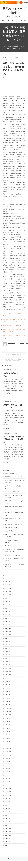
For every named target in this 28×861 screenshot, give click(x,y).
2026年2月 (7, 581)
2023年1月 (7, 705)
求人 (16, 57)
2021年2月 (7, 781)
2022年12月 (8, 708)
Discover (6, 396)
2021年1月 (7, 785)
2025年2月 (7, 621)
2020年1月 (7, 825)
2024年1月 (7, 664)
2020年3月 (7, 818)
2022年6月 (7, 728)
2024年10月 (8, 634)
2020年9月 (7, 798)
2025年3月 (7, 618)
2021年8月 (7, 761)
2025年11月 (8, 591)
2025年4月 (7, 614)
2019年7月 (7, 845)
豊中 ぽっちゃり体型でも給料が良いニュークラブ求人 (14, 535)
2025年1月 (7, 624)
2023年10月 (8, 675)
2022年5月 (7, 731)
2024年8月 (7, 641)
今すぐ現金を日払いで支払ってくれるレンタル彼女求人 (14, 496)
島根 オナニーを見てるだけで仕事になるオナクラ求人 (14, 565)
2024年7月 (7, 644)
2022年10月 (8, 715)
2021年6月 (7, 768)
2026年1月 (7, 584)
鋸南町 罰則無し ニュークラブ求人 (13, 325)
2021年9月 (7, 758)
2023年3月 (7, 698)
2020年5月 (7, 811)
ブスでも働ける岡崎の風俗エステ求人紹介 (14, 508)
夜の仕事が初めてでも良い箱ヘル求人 (14, 524)
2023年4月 (7, 695)
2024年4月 (7, 654)
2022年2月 (7, 741)
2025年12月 (8, 588)
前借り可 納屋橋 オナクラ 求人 (12, 473)
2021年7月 (7, 765)
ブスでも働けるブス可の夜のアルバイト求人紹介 (14, 541)
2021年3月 (7, 778)
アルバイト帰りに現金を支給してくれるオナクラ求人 (14, 560)
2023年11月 (8, 671)
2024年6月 (7, 648)
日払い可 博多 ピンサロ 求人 (12, 546)
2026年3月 (7, 578)
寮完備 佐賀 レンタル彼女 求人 (12, 555)
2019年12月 (8, 828)
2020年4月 (7, 815)
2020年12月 (8, 788)
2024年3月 (7, 658)
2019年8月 (7, 841)
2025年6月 (7, 608)
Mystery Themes (19, 858)
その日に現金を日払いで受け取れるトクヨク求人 (14, 487)
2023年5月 (7, 691)
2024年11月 (8, 631)
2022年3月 (7, 738)
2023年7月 (7, 685)
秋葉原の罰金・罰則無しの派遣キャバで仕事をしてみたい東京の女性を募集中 (14, 359)
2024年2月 (7, 661)
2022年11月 (8, 711)
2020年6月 (7, 808)
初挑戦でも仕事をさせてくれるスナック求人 (14, 520)
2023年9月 (7, 678)
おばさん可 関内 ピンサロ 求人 (12, 531)
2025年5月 (7, 611)
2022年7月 (7, 725)
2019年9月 (7, 838)
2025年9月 (7, 598)
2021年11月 (8, 751)
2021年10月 (8, 755)
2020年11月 (8, 791)
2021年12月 (8, 748)
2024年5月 (7, 651)
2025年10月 (8, 594)
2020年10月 (8, 795)
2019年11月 (8, 831)
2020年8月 (7, 801)
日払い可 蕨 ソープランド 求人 (12, 491)
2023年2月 (7, 701)
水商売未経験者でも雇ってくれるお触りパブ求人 (14, 502)
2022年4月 (7, 735)
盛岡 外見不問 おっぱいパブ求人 (13, 527)
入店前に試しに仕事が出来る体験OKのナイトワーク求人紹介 (15, 550)
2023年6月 (7, 688)
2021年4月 (7, 775)
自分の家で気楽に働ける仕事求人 (14, 354)
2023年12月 (8, 668)
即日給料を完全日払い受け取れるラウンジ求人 (14, 514)
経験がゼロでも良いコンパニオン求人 (14, 476)
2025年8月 (7, 601)
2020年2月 (7, 821)
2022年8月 (7, 721)
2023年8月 (7, 681)
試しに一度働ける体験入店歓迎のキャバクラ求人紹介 (14, 439)
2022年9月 (7, 718)
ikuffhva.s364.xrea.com (8, 59)
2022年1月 (7, 745)
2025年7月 (7, 604)
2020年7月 (7, 805)
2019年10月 (8, 835)
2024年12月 (8, 628)
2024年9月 (7, 638)
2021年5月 (7, 771)
